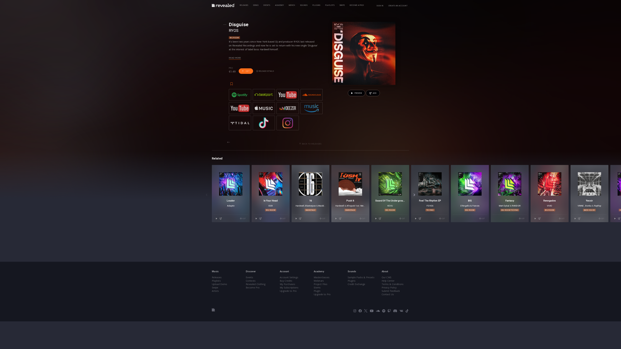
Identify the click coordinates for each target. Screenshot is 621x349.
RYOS (234, 30)
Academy (279, 5)
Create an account (398, 5)
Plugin (317, 290)
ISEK (270, 206)
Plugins (316, 5)
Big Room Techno (509, 210)
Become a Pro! (357, 5)
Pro (231, 68)
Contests (251, 280)
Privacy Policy (389, 287)
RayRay (597, 206)
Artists (215, 290)
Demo (256, 5)
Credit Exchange (356, 284)
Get (247, 71)
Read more (235, 58)
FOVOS (430, 206)
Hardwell (300, 206)
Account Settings (289, 277)
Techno (430, 210)
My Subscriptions (289, 287)
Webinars (319, 280)
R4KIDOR (516, 206)
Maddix (322, 206)
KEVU (390, 206)
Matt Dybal (504, 206)
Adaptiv (231, 206)
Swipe (342, 5)
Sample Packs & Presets (361, 277)
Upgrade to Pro (288, 290)
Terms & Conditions (393, 284)
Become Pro (253, 287)
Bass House (589, 210)
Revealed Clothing (255, 284)
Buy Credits (286, 280)
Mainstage (310, 210)
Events (266, 5)
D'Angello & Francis (469, 206)
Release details (266, 71)
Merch (292, 5)
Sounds (304, 5)
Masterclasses (321, 277)
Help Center (388, 280)
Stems (317, 287)
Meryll (363, 206)
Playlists (330, 5)
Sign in (379, 5)
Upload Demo (219, 284)
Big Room (234, 38)
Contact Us (388, 294)
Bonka (588, 206)
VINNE (581, 206)
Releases (244, 5)
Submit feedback (391, 290)
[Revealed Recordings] (223, 5)
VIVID (549, 206)
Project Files (320, 284)
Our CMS (386, 277)
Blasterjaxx (310, 206)
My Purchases (287, 284)
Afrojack (351, 206)
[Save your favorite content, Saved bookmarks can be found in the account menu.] (231, 82)
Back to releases (312, 144)
